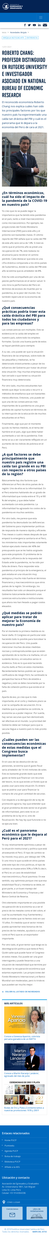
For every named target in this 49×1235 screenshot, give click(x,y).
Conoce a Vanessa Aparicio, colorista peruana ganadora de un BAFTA (22, 1037)
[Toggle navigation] (41, 17)
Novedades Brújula (18, 32)
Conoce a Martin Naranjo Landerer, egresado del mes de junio (21, 1074)
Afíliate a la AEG (12, 1167)
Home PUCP (10, 1140)
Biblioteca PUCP (12, 1161)
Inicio (4, 32)
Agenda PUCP (11, 1151)
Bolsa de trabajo (13, 1156)
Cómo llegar (13, 1202)
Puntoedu (9, 1145)
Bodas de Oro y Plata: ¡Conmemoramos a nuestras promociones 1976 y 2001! (24, 1109)
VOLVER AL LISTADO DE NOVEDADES (22, 991)
